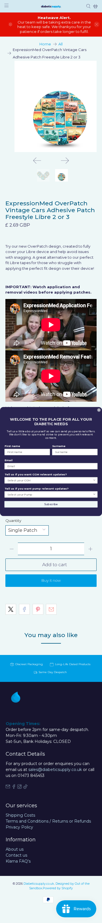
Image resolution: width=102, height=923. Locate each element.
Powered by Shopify (58, 888)
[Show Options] (94, 480)
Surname (58, 446)
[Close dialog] (99, 410)
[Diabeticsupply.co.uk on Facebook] (14, 787)
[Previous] (37, 160)
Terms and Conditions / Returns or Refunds (48, 821)
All (60, 44)
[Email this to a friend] (51, 609)
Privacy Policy (19, 827)
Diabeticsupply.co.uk (39, 884)
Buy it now (51, 580)
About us (15, 849)
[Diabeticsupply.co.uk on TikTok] (25, 787)
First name (12, 446)
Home (45, 44)
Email (8, 460)
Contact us (16, 855)
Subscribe (51, 504)
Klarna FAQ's (18, 861)
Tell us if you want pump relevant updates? (37, 488)
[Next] (65, 160)
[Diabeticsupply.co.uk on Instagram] (19, 787)
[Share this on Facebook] (24, 609)
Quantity (13, 520)
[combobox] (50, 480)
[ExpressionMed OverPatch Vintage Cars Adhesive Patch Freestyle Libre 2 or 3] (51, 106)
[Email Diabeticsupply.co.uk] (8, 787)
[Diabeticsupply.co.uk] (51, 6)
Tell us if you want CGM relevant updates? (36, 474)
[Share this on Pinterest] (38, 609)
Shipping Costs (20, 815)
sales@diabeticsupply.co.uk (55, 769)
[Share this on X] (10, 609)
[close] (96, 24)
